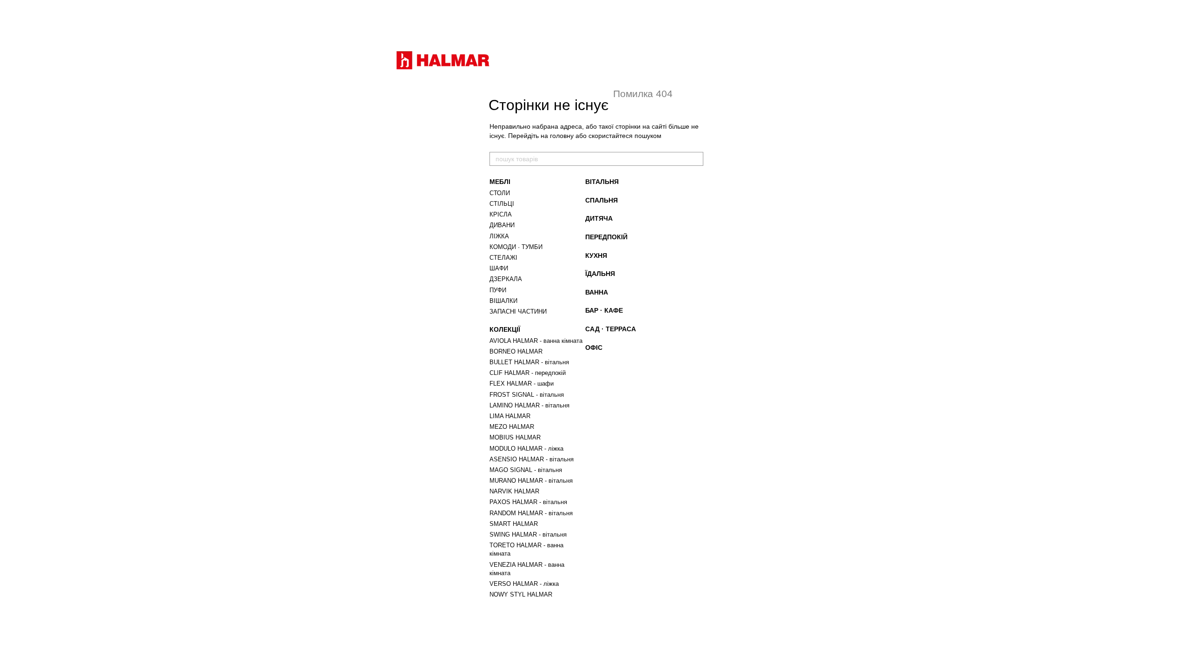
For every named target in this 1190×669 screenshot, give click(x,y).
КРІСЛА (500, 214)
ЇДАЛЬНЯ (600, 273)
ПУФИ (497, 290)
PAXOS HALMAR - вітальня (528, 501)
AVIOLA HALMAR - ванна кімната (535, 340)
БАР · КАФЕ (604, 310)
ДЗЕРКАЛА (505, 278)
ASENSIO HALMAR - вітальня (531, 459)
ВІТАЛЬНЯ (602, 181)
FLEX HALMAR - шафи (521, 383)
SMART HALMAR (513, 523)
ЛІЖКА (499, 236)
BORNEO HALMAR (515, 351)
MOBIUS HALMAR (515, 437)
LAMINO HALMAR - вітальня (529, 405)
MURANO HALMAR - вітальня (531, 480)
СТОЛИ (499, 193)
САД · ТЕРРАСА (610, 329)
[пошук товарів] (695, 159)
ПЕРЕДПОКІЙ (606, 237)
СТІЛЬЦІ (501, 203)
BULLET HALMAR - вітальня (529, 362)
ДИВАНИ (502, 225)
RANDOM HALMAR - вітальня (531, 513)
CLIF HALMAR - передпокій (527, 372)
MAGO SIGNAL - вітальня (525, 469)
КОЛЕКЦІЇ (504, 329)
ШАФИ (498, 268)
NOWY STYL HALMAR (520, 594)
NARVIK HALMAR (514, 491)
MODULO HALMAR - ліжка (526, 448)
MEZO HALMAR (511, 426)
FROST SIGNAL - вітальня (526, 394)
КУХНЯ (596, 255)
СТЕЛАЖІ (503, 257)
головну (562, 135)
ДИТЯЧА (599, 218)
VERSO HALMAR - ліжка (524, 583)
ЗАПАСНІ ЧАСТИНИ (518, 311)
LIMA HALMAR (509, 416)
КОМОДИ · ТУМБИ (515, 246)
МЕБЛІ (499, 181)
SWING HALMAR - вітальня (528, 534)
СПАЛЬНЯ (601, 200)
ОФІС (593, 347)
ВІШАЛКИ (503, 300)
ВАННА (596, 292)
